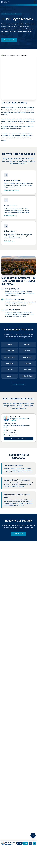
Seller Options (8, 241)
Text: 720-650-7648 (11, 432)
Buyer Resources (9, 215)
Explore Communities (10, 190)
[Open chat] (33, 835)
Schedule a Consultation (18, 438)
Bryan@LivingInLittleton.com (13, 435)
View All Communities (18, 384)
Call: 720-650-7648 (11, 430)
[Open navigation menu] (35, 2)
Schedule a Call (9, 40)
